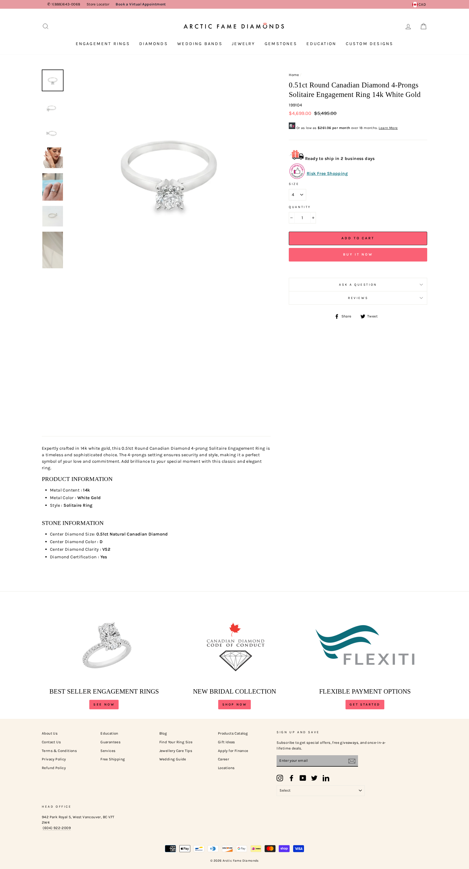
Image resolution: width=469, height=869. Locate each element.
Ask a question (358, 284)
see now (104, 704)
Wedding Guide (172, 759)
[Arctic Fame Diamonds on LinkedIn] (326, 778)
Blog (163, 733)
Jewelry (243, 43)
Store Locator (98, 4)
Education (321, 43)
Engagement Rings (103, 43)
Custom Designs (370, 43)
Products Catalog (233, 733)
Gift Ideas (226, 742)
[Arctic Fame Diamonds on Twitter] (314, 778)
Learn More (388, 128)
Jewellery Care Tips (175, 751)
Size (294, 184)
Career (223, 759)
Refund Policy (54, 768)
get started (365, 704)
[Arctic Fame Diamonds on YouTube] (303, 778)
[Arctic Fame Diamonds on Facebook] (291, 778)
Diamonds (153, 43)
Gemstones (281, 43)
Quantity (300, 207)
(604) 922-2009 (57, 828)
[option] (169, 171)
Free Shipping (112, 759)
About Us (50, 733)
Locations (226, 768)
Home (294, 75)
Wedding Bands (200, 43)
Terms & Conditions (59, 751)
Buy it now (358, 254)
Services (107, 751)
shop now (234, 704)
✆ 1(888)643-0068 (63, 4)
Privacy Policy (54, 759)
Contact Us (51, 742)
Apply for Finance (233, 751)
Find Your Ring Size (176, 742)
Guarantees (110, 742)
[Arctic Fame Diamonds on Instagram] (280, 778)
